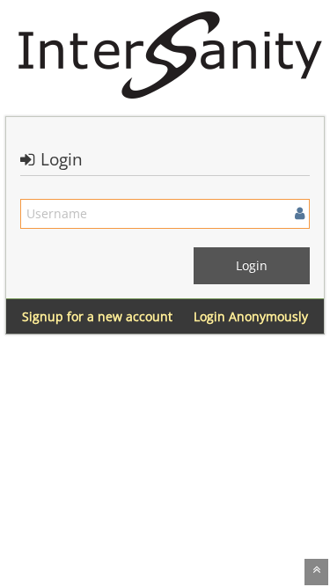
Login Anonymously (251, 316)
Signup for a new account (97, 316)
